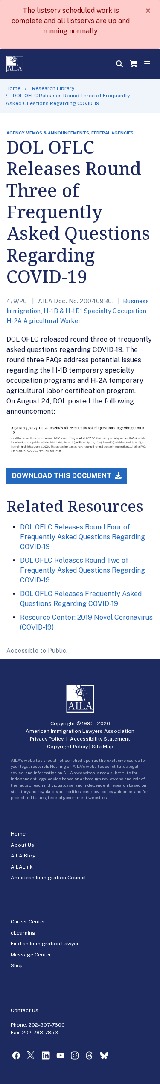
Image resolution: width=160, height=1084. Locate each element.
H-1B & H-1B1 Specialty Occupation (95, 311)
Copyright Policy (67, 747)
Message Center (31, 955)
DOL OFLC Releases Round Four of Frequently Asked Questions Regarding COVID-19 (82, 537)
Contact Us (24, 1010)
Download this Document (62, 476)
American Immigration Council (48, 878)
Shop (17, 965)
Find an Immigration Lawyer (45, 944)
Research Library (53, 88)
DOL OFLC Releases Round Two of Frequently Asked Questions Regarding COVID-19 (82, 570)
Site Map (102, 747)
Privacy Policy (47, 739)
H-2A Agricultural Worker (43, 320)
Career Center (28, 922)
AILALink (22, 867)
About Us (22, 845)
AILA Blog (23, 856)
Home (13, 88)
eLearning (23, 933)
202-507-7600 (47, 1025)
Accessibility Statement (100, 739)
